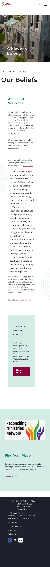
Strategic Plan (28, 166)
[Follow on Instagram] (15, 540)
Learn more (19, 371)
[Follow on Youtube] (20, 540)
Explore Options (11, 477)
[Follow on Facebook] (10, 540)
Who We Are (13, 72)
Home (5, 72)
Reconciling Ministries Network (19, 300)
